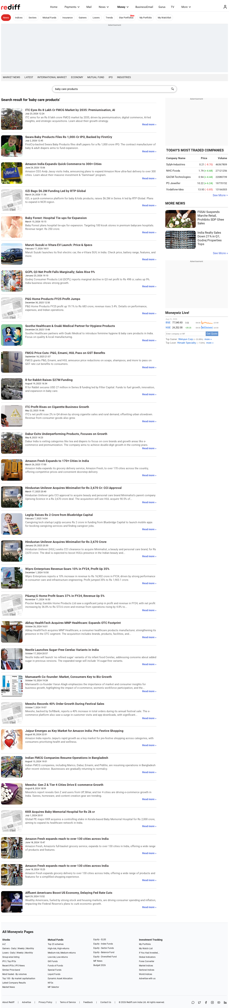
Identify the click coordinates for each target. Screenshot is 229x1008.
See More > (220, 195)
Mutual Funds (49, 17)
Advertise (26, 1002)
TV (172, 7)
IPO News (20, 965)
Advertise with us (147, 978)
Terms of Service (68, 1002)
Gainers (83, 17)
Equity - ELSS (99, 939)
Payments (70, 7)
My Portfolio (146, 17)
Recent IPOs (8, 965)
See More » (220, 253)
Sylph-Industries (175, 164)
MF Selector (53, 987)
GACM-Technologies (178, 177)
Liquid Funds (54, 974)
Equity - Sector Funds (103, 948)
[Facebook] (205, 1002)
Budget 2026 (99, 965)
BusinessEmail (144, 7)
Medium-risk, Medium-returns (62, 953)
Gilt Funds (53, 961)
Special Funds (54, 970)
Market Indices (146, 965)
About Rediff (8, 1002)
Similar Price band (11, 970)
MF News (97, 961)
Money (121, 7)
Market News (11, 77)
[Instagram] (212, 1002)
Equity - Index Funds (103, 944)
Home (53, 7)
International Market (52, 77)
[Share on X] (199, 1002)
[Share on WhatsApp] (193, 1002)
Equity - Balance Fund (103, 952)
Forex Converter (146, 961)
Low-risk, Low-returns (58, 957)
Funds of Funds (55, 965)
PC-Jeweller (173, 183)
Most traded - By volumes (14, 974)
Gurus (162, 7)
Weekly (21, 948)
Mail (89, 7)
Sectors (32, 17)
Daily (13, 948)
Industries (124, 77)
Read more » (149, 124)
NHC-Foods (173, 170)
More (184, 7)
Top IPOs (11, 961)
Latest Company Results (14, 983)
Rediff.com (131, 1002)
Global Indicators (147, 957)
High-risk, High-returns (58, 948)
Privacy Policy (45, 1002)
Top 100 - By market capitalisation (18, 978)
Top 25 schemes (56, 944)
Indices (19, 17)
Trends (109, 17)
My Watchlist (164, 17)
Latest (29, 77)
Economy (77, 77)
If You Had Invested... (149, 953)
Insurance (67, 17)
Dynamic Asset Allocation (60, 978)
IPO (111, 77)
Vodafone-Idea (175, 189)
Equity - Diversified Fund (105, 956)
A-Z (4, 944)
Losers (96, 17)
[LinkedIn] (225, 1002)
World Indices (145, 974)
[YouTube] (218, 1002)
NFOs (50, 983)
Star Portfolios (126, 17)
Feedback (88, 1002)
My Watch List (146, 948)
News (102, 7)
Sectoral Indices (146, 970)
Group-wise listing (11, 957)
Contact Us (105, 1002)
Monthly (30, 948)
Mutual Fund (95, 77)
